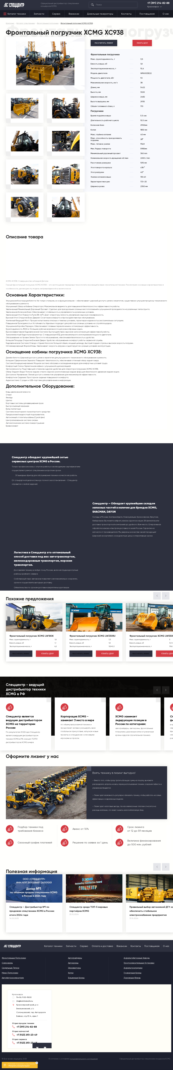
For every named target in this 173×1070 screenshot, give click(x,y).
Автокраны (73, 963)
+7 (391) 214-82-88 (158, 3)
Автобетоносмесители (13, 978)
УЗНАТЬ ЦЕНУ (142, 43)
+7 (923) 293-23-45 (27, 1042)
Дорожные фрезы (132, 978)
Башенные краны (76, 978)
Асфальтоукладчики (133, 968)
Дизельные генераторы (100, 14)
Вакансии (74, 14)
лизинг (20, 654)
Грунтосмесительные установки (139, 963)
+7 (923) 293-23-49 (27, 1034)
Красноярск (153, 7)
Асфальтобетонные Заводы (137, 958)
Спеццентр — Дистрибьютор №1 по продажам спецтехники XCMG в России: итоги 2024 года (31, 911)
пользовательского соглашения (84, 1059)
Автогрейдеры (75, 958)
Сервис (56, 14)
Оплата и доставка (102, 946)
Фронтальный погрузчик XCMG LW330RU (92, 635)
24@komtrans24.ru (24, 1001)
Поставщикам (147, 14)
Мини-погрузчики (10, 973)
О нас (166, 14)
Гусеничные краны (132, 973)
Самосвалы (7, 963)
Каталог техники (17, 14)
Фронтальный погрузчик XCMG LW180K (31, 635)
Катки (70, 973)
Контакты (126, 14)
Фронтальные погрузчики (14, 958)
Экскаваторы (74, 968)
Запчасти (39, 14)
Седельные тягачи (10, 968)
